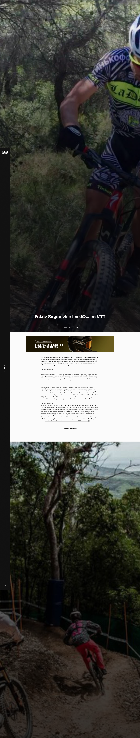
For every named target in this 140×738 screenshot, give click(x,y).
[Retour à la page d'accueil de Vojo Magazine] (5, 152)
